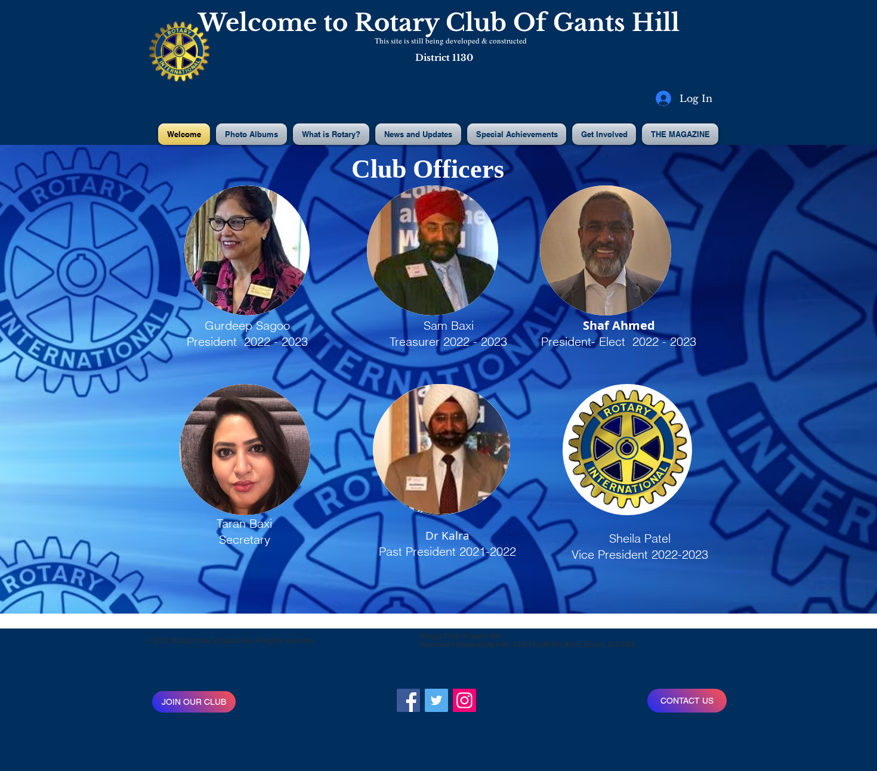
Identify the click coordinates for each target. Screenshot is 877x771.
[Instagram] (464, 700)
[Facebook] (408, 700)
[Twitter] (436, 700)
